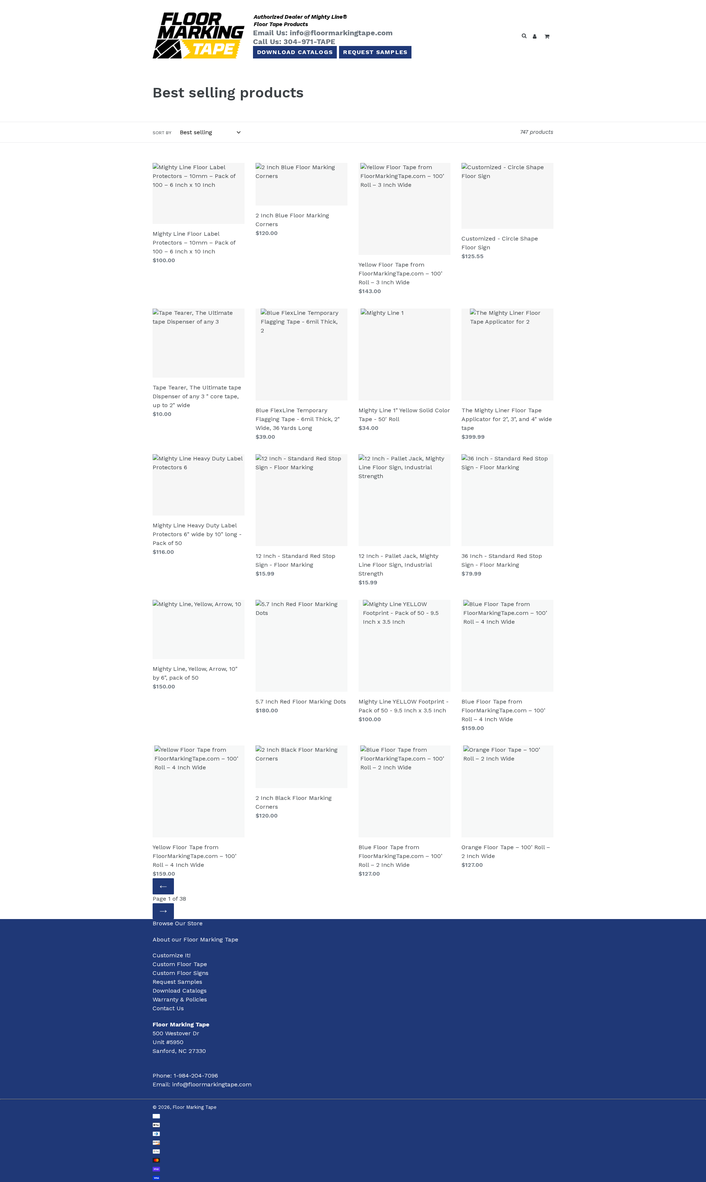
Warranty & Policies (180, 999)
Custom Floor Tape (180, 964)
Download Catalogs (295, 52)
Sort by (162, 132)
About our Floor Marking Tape (195, 939)
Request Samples (375, 52)
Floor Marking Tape (194, 1107)
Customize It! (171, 955)
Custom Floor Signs (180, 972)
